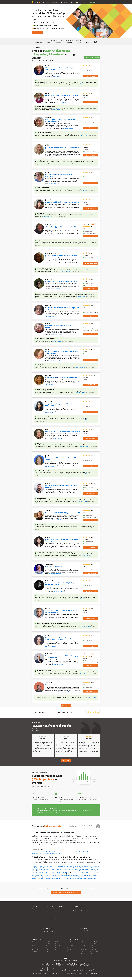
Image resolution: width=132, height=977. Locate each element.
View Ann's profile (90, 359)
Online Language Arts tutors (89, 878)
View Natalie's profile (90, 384)
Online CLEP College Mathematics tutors (54, 875)
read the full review (82, 84)
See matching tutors (37, 32)
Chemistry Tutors (36, 945)
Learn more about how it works (84, 930)
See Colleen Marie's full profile (62, 263)
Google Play (85, 910)
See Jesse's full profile (68, 494)
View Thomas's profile (90, 691)
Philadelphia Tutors (94, 941)
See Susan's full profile (54, 183)
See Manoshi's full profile (50, 412)
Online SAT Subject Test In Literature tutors (50, 853)
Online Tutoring (49, 913)
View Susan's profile (90, 182)
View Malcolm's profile (90, 665)
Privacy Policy (86, 973)
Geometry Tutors (47, 941)
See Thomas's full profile (63, 691)
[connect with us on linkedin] (51, 931)
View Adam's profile (90, 127)
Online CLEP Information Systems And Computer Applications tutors (82, 873)
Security (33, 919)
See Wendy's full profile (56, 234)
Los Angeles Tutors (83, 945)
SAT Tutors (57, 941)
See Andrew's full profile (57, 619)
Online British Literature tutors (77, 869)
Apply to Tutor (62, 911)
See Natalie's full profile (50, 384)
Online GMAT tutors (48, 866)
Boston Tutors (70, 943)
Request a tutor (49, 911)
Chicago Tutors (70, 947)
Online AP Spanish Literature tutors (61, 866)
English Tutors (35, 951)
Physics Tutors (47, 949)
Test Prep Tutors (59, 949)
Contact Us (34, 911)
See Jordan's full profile (55, 209)
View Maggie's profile (90, 333)
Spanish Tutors (58, 945)
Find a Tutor (48, 909)
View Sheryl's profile (90, 316)
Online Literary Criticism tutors (42, 872)
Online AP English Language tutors (44, 870)
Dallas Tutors (70, 949)
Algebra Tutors (35, 941)
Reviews (33, 915)
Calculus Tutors (35, 943)
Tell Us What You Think (51, 919)
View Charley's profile (90, 646)
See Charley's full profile (50, 646)
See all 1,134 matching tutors (92, 57)
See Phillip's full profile (65, 155)
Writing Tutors (58, 951)
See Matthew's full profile (59, 591)
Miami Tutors (82, 947)
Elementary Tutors (36, 949)
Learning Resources (50, 915)
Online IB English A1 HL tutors (59, 873)
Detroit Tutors (82, 941)
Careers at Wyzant (63, 909)
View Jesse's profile (90, 493)
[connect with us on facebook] (45, 931)
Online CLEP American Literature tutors (58, 851)
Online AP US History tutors (38, 875)
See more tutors (66, 705)
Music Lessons (47, 947)
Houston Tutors (82, 943)
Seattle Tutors (93, 947)
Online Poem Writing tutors (64, 877)
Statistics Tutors (58, 947)
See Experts (46, 2)
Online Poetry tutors (40, 869)
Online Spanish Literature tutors (80, 870)
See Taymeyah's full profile (55, 573)
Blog (47, 917)
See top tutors (66, 760)
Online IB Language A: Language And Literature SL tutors (53, 878)
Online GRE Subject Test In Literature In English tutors (58, 869)
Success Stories (54, 2)
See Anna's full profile (57, 519)
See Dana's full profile (61, 102)
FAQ (33, 913)
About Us (34, 909)
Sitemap (68, 973)
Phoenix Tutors (93, 943)
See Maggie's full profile (56, 334)
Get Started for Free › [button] (94, 2)
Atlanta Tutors (70, 941)
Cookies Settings (74, 973)
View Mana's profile (90, 547)
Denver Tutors (70, 951)
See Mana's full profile (61, 548)
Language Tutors (47, 943)
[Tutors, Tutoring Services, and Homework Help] (36, 2)
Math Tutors (46, 945)
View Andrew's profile (90, 618)
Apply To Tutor (74, 2)
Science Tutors (58, 943)
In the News (34, 921)
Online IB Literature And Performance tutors (60, 872)
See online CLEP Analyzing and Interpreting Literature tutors (66, 892)
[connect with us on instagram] (48, 931)
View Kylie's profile (90, 438)
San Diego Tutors (94, 949)
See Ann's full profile (55, 360)
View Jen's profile (90, 466)
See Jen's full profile (49, 466)
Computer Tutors (36, 947)
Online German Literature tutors (50, 877)
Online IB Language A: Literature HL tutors (62, 870)
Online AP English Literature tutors (87, 851)
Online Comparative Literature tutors (63, 867)
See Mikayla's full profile (59, 288)
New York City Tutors (83, 949)
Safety (33, 917)
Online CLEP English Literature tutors (40, 851)
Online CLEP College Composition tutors (80, 877)
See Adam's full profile (68, 128)
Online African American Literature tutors (73, 875)
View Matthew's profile (90, 591)
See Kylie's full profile (57, 438)
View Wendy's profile (90, 236)
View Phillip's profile (90, 155)
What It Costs (63, 2)
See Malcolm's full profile (57, 664)
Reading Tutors (47, 951)
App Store (77, 910)
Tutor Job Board (62, 913)
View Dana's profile (90, 102)
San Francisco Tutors (95, 945)
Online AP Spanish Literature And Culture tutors (80, 866)
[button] (97, 151)
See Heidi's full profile (55, 76)
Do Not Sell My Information (95, 973)
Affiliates (61, 915)
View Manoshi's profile (90, 412)
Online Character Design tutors (78, 872)
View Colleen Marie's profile (90, 263)
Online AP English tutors (37, 866)
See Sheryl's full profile (50, 316)
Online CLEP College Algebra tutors (74, 878)
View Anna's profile (90, 520)
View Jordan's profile (90, 208)
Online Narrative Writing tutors (79, 867)
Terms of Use (80, 973)
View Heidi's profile (90, 76)
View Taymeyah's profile (90, 573)
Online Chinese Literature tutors (47, 867)
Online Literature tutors (73, 851)
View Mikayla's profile (90, 288)
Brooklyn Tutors (70, 945)
